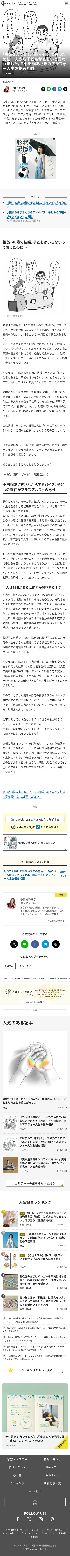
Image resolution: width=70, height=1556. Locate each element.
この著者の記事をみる (55, 920)
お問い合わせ (11, 1529)
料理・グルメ (17, 1467)
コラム (10, 965)
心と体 (17, 1475)
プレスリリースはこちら (29, 1529)
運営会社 (62, 1533)
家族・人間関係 (17, 1459)
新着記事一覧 (52, 1483)
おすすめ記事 (47, 1529)
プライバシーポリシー (30, 1533)
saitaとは (35, 1491)
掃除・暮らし (52, 1459)
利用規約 (58, 1529)
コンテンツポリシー (10, 1533)
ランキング (17, 1483)
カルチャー (15, 978)
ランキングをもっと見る (37, 1370)
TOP (5, 978)
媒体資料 (34, 1537)
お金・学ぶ (52, 1467)
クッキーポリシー (49, 1533)
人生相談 (26, 965)
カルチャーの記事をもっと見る (35, 1183)
